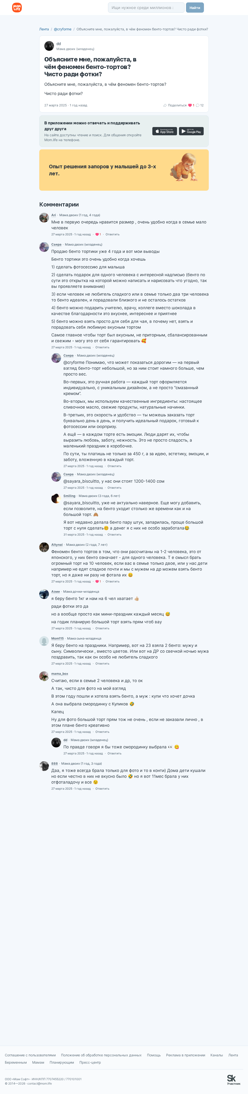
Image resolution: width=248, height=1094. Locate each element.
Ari (53, 215)
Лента (44, 29)
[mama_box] (44, 676)
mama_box (59, 673)
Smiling (69, 496)
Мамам (38, 1062)
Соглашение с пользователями (30, 1055)
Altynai (57, 545)
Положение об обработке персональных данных (101, 1055)
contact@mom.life (39, 1083)
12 (202, 105)
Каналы (216, 1055)
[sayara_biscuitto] (44, 247)
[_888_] (44, 766)
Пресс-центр (90, 1062)
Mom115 (57, 638)
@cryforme (62, 29)
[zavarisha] (56, 498)
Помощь (154, 1055)
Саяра (56, 244)
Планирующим (62, 1062)
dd (58, 43)
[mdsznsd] (44, 547)
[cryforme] (56, 742)
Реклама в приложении (185, 1055)
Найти (195, 8)
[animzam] (44, 594)
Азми (55, 591)
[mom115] (44, 641)
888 (54, 763)
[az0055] (44, 217)
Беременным (16, 1062)
